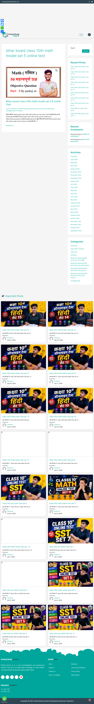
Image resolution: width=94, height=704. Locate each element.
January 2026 (75, 169)
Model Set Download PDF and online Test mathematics (36, 109)
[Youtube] (21, 677)
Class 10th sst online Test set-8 (14, 503)
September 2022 (76, 231)
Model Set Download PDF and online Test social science (79, 276)
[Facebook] (84, 1)
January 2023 (75, 218)
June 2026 (74, 159)
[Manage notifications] (89, 700)
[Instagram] (89, 1)
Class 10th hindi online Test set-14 (62, 330)
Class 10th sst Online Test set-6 (14, 590)
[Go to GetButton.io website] (4, 702)
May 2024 (74, 200)
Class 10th (74, 246)
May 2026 (74, 163)
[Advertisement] (47, 17)
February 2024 (75, 203)
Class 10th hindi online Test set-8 (62, 460)
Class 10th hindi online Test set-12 (62, 373)
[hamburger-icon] (81, 34)
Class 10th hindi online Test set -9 (15, 460)
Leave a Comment (12, 109)
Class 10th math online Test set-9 (62, 590)
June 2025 (74, 187)
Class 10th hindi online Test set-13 (15, 373)
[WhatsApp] (2, 28)
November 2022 (76, 224)
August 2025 (75, 181)
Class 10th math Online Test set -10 (16, 547)
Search (73, 48)
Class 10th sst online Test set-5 (14, 633)
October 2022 (75, 227)
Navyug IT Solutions (67, 701)
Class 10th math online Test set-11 (62, 503)
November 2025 (76, 175)
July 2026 (74, 156)
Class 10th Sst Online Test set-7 (61, 547)
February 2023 (75, 215)
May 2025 (74, 190)
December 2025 (76, 172)
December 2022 (76, 221)
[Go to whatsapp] (4, 698)
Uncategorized (11, 111)
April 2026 (74, 166)
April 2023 (74, 209)
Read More (5, 335)
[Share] (2, 31)
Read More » (10, 125)
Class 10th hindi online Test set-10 (62, 417)
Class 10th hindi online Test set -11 (15, 417)
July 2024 (74, 193)
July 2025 (74, 184)
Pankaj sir (10, 338)
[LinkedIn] (12, 677)
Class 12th (74, 252)
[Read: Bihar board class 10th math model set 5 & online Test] (33, 82)
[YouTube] (92, 1)
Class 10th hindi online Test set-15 (15, 330)
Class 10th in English (77, 249)
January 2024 (75, 206)
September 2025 (76, 178)
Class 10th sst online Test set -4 (61, 633)
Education (74, 255)
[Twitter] (86, 1)
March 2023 (74, 212)
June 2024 (74, 197)
